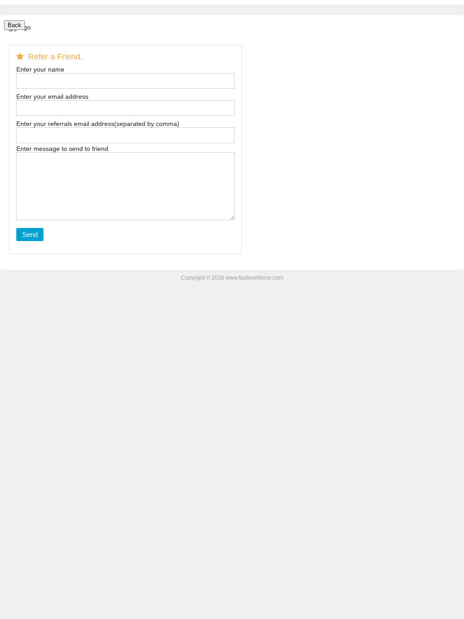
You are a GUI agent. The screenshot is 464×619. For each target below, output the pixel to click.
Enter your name (40, 69)
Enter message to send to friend (62, 148)
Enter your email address (52, 96)
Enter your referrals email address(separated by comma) (97, 124)
